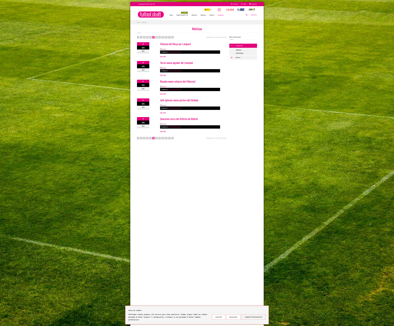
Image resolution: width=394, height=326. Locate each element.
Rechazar (233, 317)
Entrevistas (239, 53)
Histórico (194, 15)
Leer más (163, 56)
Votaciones (254, 15)
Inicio (171, 15)
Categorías (239, 46)
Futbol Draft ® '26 (182, 14)
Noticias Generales (174, 52)
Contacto (221, 15)
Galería (211, 15)
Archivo (237, 57)
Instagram (254, 4)
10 (169, 37)
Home (138, 22)
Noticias (203, 15)
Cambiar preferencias (253, 317)
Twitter (244, 4)
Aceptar (218, 317)
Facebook (235, 4)
